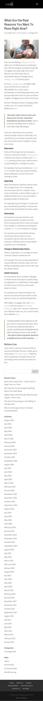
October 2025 (9, 457)
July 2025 (7, 468)
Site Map (26, 688)
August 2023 (9, 549)
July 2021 (7, 620)
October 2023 (9, 542)
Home (11, 683)
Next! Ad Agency (21, 698)
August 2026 (9, 420)
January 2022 (9, 597)
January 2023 (9, 568)
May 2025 (8, 476)
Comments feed (10, 668)
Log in (6, 661)
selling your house (28, 62)
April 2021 (8, 631)
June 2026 (8, 427)
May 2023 (8, 557)
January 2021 (9, 642)
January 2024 (9, 531)
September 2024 (10, 505)
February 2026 (10, 442)
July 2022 (7, 575)
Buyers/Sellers (13, 686)
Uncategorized (33, 33)
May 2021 (8, 627)
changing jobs (31, 155)
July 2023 (7, 553)
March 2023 (8, 561)
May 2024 (8, 520)
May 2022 (8, 583)
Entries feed (9, 665)
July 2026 (7, 424)
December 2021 (10, 601)
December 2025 (10, 450)
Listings (28, 683)
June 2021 (8, 623)
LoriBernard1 (11, 33)
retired (13, 229)
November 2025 (10, 453)
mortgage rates (17, 84)
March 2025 (8, 483)
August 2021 (9, 616)
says (15, 108)
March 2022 (8, 590)
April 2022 (8, 586)
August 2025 (9, 464)
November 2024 (10, 498)
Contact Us (16, 688)
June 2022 (8, 579)
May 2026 (8, 431)
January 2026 (9, 446)
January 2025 (9, 490)
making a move (10, 79)
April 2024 (8, 524)
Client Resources (27, 686)
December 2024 (10, 494)
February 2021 (10, 638)
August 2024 (9, 509)
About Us (19, 683)
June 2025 (8, 472)
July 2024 (7, 513)
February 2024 (10, 527)
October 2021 (9, 609)
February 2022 (10, 594)
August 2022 (9, 572)
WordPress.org (10, 672)
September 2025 (10, 461)
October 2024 (9, 501)
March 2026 (8, 439)
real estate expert (21, 354)
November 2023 (10, 538)
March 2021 (8, 634)
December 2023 (10, 535)
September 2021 (10, 612)
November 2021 (10, 605)
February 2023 (10, 564)
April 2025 (8, 479)
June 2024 (8, 516)
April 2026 (8, 435)
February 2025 (10, 487)
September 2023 (10, 546)
